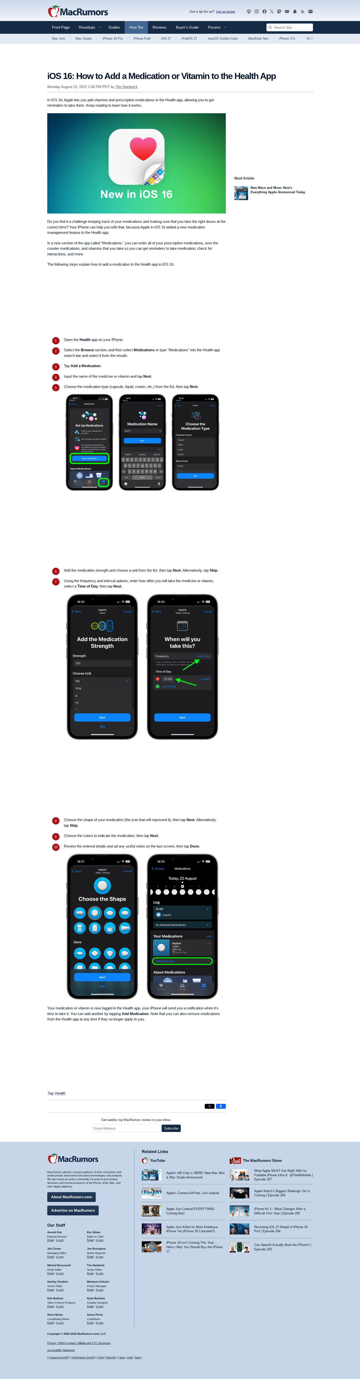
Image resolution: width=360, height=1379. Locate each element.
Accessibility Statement (61, 1350)
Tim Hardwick (127, 87)
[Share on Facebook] (221, 1106)
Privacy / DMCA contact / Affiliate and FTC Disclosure (79, 1343)
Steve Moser (55, 1314)
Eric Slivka (93, 1232)
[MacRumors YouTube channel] (287, 11)
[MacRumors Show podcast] (248, 11)
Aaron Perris (95, 1314)
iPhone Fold (141, 38)
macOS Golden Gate (223, 38)
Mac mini (58, 38)
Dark (138, 1357)
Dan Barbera (55, 1298)
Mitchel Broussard (59, 1265)
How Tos (136, 27)
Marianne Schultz (98, 1281)
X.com (60, 1240)
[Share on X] (210, 1106)
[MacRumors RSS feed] (302, 11)
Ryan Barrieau (96, 1298)
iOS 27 (166, 38)
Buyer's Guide (187, 27)
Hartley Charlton (57, 1281)
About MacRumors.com (71, 1197)
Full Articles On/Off (83, 1357)
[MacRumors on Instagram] (256, 11)
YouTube (157, 1160)
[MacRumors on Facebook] (264, 11)
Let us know (225, 11)
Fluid (101, 1357)
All (309, 38)
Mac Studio (84, 38)
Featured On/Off (58, 1357)
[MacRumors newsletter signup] (310, 11)
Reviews (160, 27)
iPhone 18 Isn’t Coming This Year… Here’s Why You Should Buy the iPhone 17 (194, 1247)
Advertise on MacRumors (73, 1210)
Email (50, 1240)
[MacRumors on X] (272, 11)
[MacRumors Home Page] (77, 11)
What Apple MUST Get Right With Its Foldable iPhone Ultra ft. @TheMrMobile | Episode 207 (283, 1175)
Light (130, 1357)
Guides (114, 27)
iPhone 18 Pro (113, 38)
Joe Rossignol (96, 1248)
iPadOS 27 (189, 38)
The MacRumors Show (262, 1160)
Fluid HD (111, 1357)
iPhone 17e (287, 38)
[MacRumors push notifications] (294, 11)
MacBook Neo (258, 38)
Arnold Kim (54, 1232)
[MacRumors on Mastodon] (279, 11)
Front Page (61, 27)
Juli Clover (54, 1248)
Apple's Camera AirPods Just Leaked (192, 1193)
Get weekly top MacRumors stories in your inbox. (136, 1120)
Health (60, 1093)
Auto (122, 1357)
